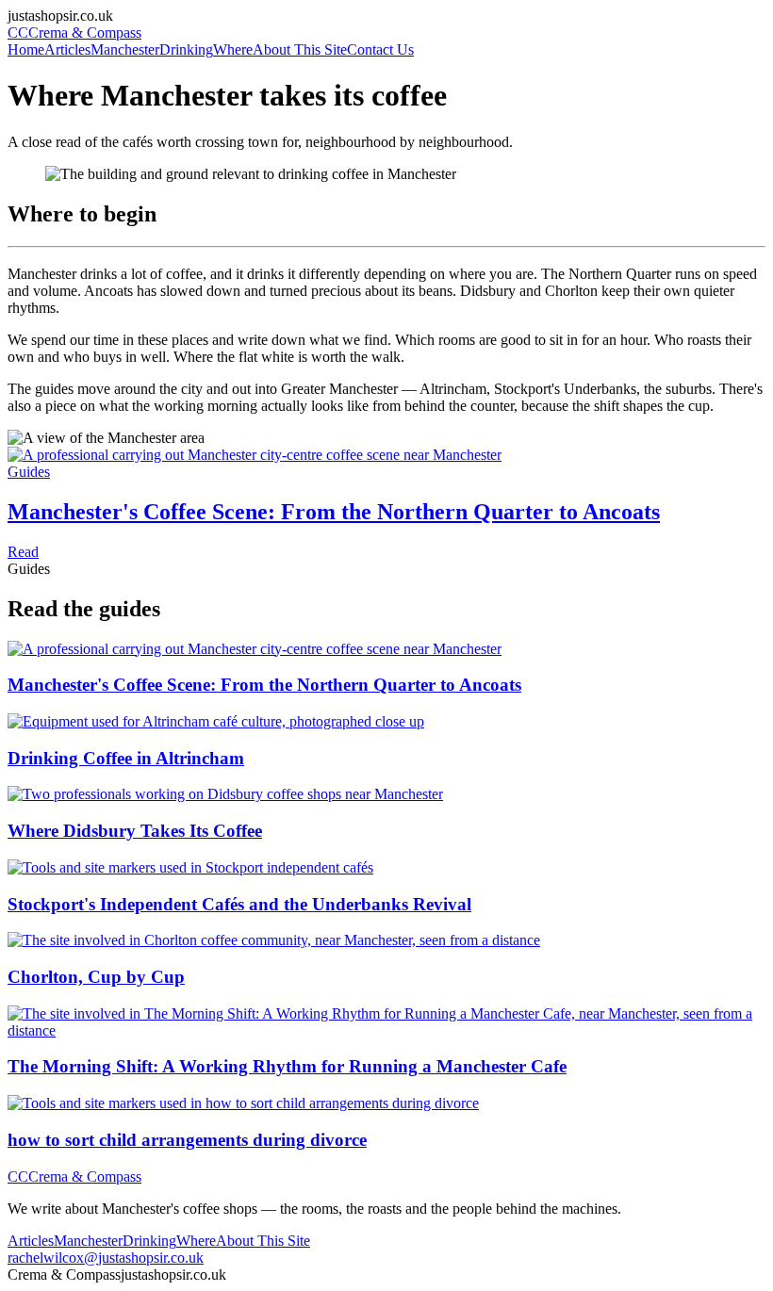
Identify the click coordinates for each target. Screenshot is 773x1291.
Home (26, 49)
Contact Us (380, 49)
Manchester (124, 49)
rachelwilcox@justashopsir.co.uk (106, 1258)
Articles (67, 49)
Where (233, 49)
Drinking (186, 49)
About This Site (300, 49)
